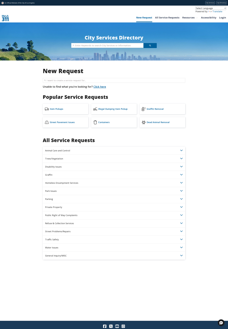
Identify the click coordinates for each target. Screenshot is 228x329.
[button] (221, 322)
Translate (217, 11)
